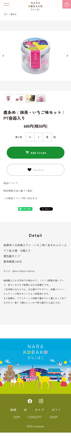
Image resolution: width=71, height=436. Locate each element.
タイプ (39, 409)
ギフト (56, 409)
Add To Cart (38, 153)
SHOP (53, 416)
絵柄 (13, 409)
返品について (10, 183)
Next (67, 55)
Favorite (38, 170)
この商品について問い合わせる (20, 198)
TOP (5, 14)
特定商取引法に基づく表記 (17, 190)
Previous (3, 55)
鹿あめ (14, 14)
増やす (47, 137)
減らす (30, 137)
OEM (16, 416)
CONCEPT (35, 416)
